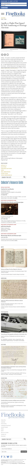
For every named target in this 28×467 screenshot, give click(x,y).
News (2, 429)
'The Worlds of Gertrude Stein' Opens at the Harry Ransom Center (12, 403)
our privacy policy (4, 460)
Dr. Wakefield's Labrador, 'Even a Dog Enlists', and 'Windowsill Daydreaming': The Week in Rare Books (12, 340)
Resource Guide (4, 432)
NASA (2, 170)
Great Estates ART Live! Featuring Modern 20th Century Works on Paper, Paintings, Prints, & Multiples (13, 373)
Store (2, 430)
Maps (2, 247)
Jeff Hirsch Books (6, 226)
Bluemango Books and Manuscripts (11, 235)
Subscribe (3, 420)
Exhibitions (4, 378)
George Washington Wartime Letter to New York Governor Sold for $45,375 (12, 304)
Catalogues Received (6, 425)
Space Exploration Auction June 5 (9, 67)
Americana (3, 278)
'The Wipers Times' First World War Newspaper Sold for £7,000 (13, 370)
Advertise (3, 436)
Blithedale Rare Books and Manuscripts (12, 202)
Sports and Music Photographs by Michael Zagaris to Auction (13, 337)
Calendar (3, 422)
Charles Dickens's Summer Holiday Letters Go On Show (13, 400)
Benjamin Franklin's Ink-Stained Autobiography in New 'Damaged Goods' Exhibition (13, 406)
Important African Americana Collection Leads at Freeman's (12, 301)
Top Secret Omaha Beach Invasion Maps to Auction (12, 274)
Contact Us (3, 434)
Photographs (4, 312)
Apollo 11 (4, 165)
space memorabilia (6, 175)
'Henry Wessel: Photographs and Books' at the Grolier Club (14, 334)
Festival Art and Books (7, 189)
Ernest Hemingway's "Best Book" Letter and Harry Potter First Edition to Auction (13, 367)
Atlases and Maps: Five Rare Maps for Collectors (11, 269)
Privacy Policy (14, 463)
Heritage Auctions (6, 168)
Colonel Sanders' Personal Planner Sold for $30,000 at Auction (13, 307)
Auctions (3, 18)
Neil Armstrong (5, 171)
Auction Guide (4, 427)
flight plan (4, 173)
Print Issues (3, 423)
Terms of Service (22, 463)
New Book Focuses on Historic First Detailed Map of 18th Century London (14, 271)
